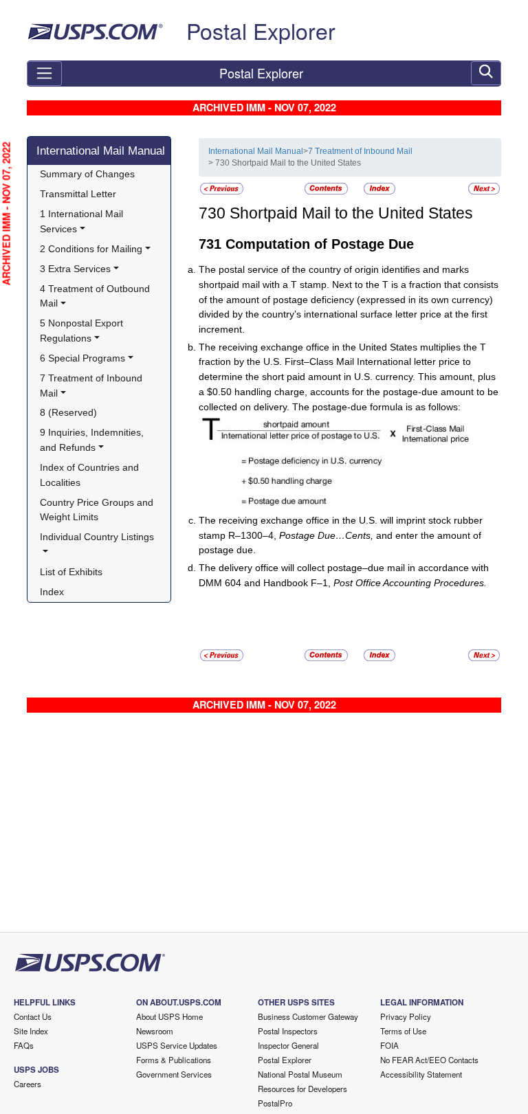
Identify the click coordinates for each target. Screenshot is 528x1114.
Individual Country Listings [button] (97, 536)
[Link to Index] (379, 187)
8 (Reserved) (68, 412)
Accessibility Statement (421, 1074)
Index (52, 591)
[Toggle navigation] (44, 73)
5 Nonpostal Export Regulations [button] (83, 331)
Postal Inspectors (288, 1030)
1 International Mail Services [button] (83, 221)
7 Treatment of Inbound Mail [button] (92, 385)
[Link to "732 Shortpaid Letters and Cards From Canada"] (484, 187)
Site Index (31, 1030)
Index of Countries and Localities (91, 475)
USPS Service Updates (176, 1045)
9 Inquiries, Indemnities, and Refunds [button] (93, 440)
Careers (27, 1083)
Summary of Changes (87, 173)
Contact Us (33, 1016)
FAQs (24, 1045)
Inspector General (288, 1045)
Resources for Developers (302, 1088)
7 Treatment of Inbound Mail (360, 151)
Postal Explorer (261, 30)
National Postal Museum (300, 1074)
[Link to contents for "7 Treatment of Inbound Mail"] (327, 187)
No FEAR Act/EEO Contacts (429, 1059)
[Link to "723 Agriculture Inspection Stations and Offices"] (221, 187)
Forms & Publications (173, 1059)
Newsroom (154, 1030)
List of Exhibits (71, 571)
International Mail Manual (100, 150)
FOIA (389, 1045)
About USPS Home (169, 1016)
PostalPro (275, 1103)
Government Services (174, 1074)
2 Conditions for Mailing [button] (91, 248)
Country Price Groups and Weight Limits (98, 510)
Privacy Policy (405, 1016)
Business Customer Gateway (308, 1016)
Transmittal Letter (78, 193)
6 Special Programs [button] (82, 358)
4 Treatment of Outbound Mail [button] (96, 296)
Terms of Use (403, 1030)
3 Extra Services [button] (75, 268)
